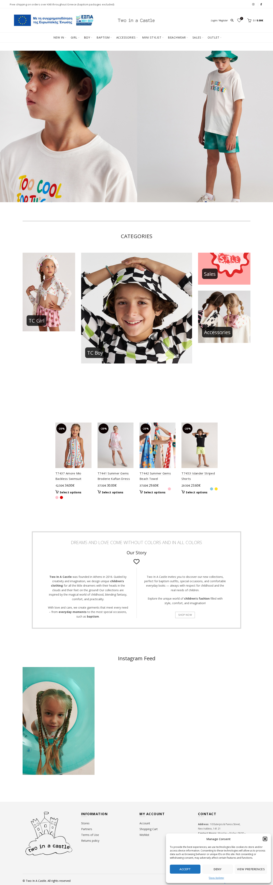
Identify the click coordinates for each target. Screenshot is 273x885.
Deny (217, 869)
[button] (265, 839)
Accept (185, 869)
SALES (196, 37)
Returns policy (90, 840)
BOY (87, 37)
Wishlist (241, 18)
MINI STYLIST (151, 37)
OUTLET (213, 37)
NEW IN (58, 37)
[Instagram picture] (118, 686)
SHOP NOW (185, 615)
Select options (70, 492)
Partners (86, 829)
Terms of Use (90, 835)
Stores (85, 823)
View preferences (251, 869)
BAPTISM (103, 37)
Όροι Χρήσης (216, 878)
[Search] (232, 20)
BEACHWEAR (177, 37)
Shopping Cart (148, 829)
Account (144, 823)
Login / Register (219, 20)
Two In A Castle (36, 881)
